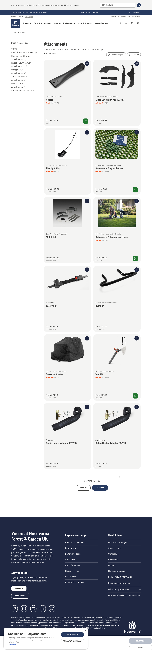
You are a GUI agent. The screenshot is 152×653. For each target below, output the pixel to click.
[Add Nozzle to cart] (85, 121)
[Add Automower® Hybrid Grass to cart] (135, 189)
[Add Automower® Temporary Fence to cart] (135, 258)
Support (113, 17)
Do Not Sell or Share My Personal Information (72, 641)
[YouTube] (33, 608)
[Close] (86, 630)
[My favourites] (132, 23)
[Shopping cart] (138, 23)
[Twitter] (52, 608)
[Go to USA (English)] (139, 5)
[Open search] (120, 23)
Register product (124, 17)
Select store (136, 17)
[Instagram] (24, 608)
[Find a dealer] (126, 23)
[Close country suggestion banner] (148, 4)
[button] (27, 23)
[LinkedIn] (42, 608)
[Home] (15, 23)
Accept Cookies (72, 634)
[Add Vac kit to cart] (135, 396)
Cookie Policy (13, 644)
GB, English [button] (29, 17)
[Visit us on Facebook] (14, 608)
